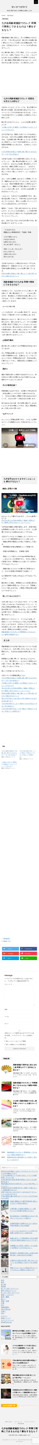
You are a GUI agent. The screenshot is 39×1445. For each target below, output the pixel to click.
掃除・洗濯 (5, 1301)
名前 (5, 1009)
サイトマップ (18, 1421)
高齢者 (5, 941)
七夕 (9, 941)
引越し (3, 1311)
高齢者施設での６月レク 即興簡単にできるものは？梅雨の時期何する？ (25, 1085)
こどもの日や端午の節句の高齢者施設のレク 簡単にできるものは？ (25, 1121)
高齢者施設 (6, 938)
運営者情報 (21, 1423)
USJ (2, 1313)
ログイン (4, 1316)
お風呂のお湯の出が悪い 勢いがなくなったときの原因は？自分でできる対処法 (24, 1262)
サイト (6, 1023)
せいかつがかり (20, 7)
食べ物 (3, 1284)
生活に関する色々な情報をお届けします (19, 1435)
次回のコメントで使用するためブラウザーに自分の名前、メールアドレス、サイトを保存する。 (19, 1035)
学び (2, 1305)
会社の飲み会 (6, 1309)
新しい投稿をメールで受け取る (16, 1044)
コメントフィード (7, 1320)
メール (6, 1016)
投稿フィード (6, 1318)
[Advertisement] (19, 78)
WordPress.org (6, 1322)
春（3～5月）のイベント (10, 1288)
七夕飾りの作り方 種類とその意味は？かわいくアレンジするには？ (9, 764)
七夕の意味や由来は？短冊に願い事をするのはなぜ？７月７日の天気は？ (9, 753)
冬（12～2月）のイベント (10, 1293)
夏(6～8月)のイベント (9, 1290)
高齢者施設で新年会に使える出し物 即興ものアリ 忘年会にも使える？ (25, 1067)
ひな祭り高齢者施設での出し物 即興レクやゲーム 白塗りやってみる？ (25, 1103)
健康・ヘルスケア (7, 1295)
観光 (2, 1282)
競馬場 (3, 1286)
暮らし (3, 1299)
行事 (2, 1303)
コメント (8, 984)
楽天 (2, 1280)
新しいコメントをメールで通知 (16, 1041)
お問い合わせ (8, 1421)
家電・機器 (5, 1297)
